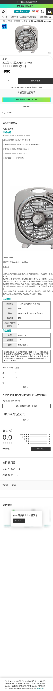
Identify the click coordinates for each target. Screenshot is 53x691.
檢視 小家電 (9, 469)
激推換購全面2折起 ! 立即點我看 (21, 17)
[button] (49, 11)
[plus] (13, 80)
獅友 (4, 59)
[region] (26, 684)
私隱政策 (40, 688)
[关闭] (49, 681)
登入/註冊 (18, 520)
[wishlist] (20, 66)
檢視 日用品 (9, 462)
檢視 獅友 (8, 475)
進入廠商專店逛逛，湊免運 (26, 99)
